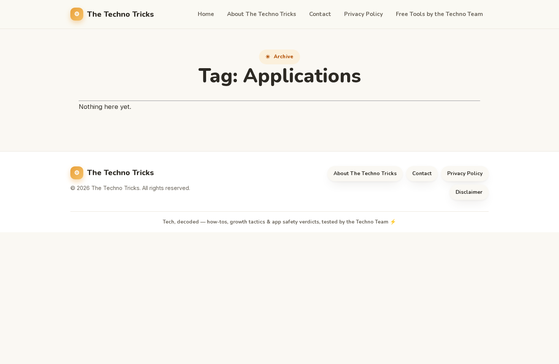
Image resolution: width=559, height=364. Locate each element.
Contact (320, 14)
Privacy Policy (363, 14)
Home (206, 14)
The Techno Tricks (120, 14)
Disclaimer (469, 192)
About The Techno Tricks (261, 14)
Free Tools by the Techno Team (439, 14)
